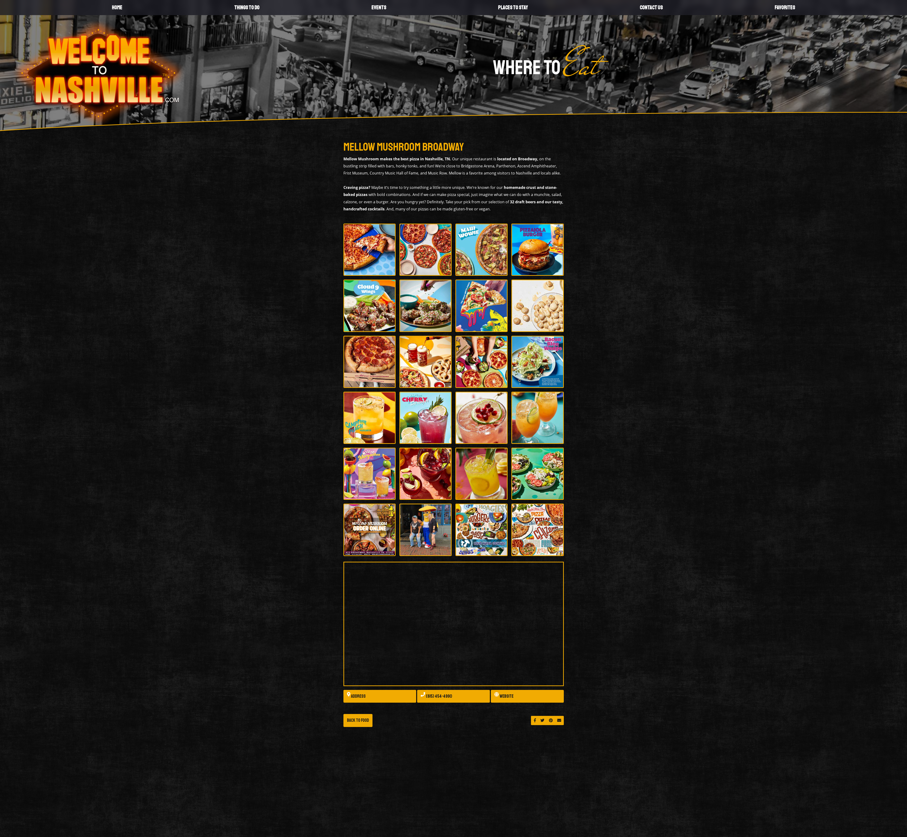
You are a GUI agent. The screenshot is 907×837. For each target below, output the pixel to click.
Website (506, 696)
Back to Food (358, 720)
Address (358, 696)
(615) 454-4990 (438, 696)
